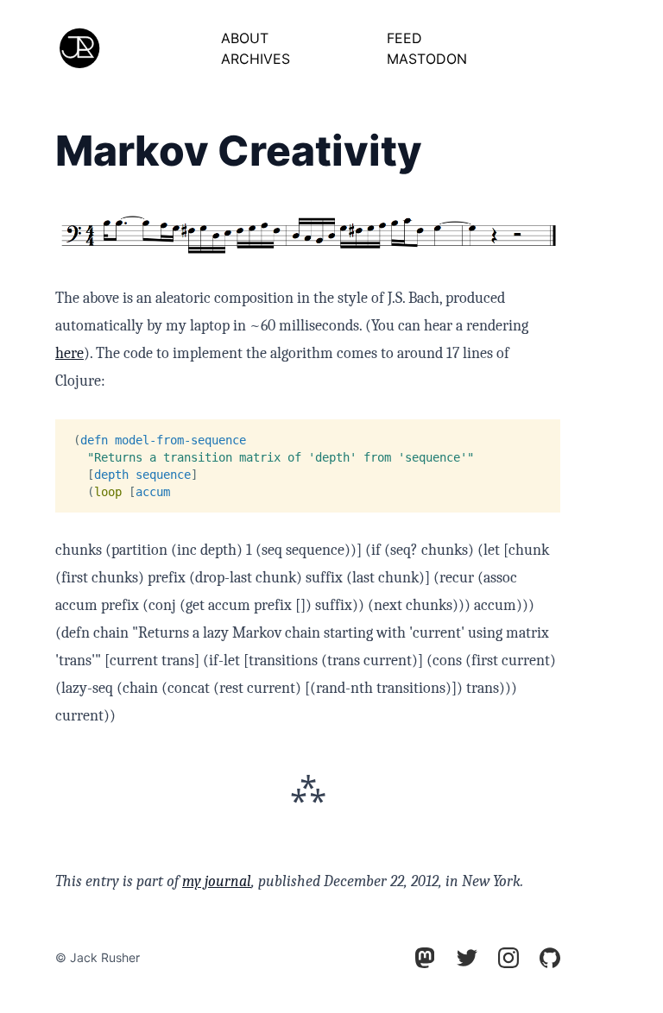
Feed (404, 38)
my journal (216, 881)
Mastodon (427, 58)
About (244, 38)
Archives (255, 58)
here (69, 353)
